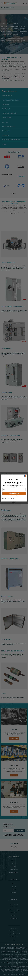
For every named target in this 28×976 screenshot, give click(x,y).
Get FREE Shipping (14, 493)
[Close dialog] (25, 476)
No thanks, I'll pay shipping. (14, 495)
